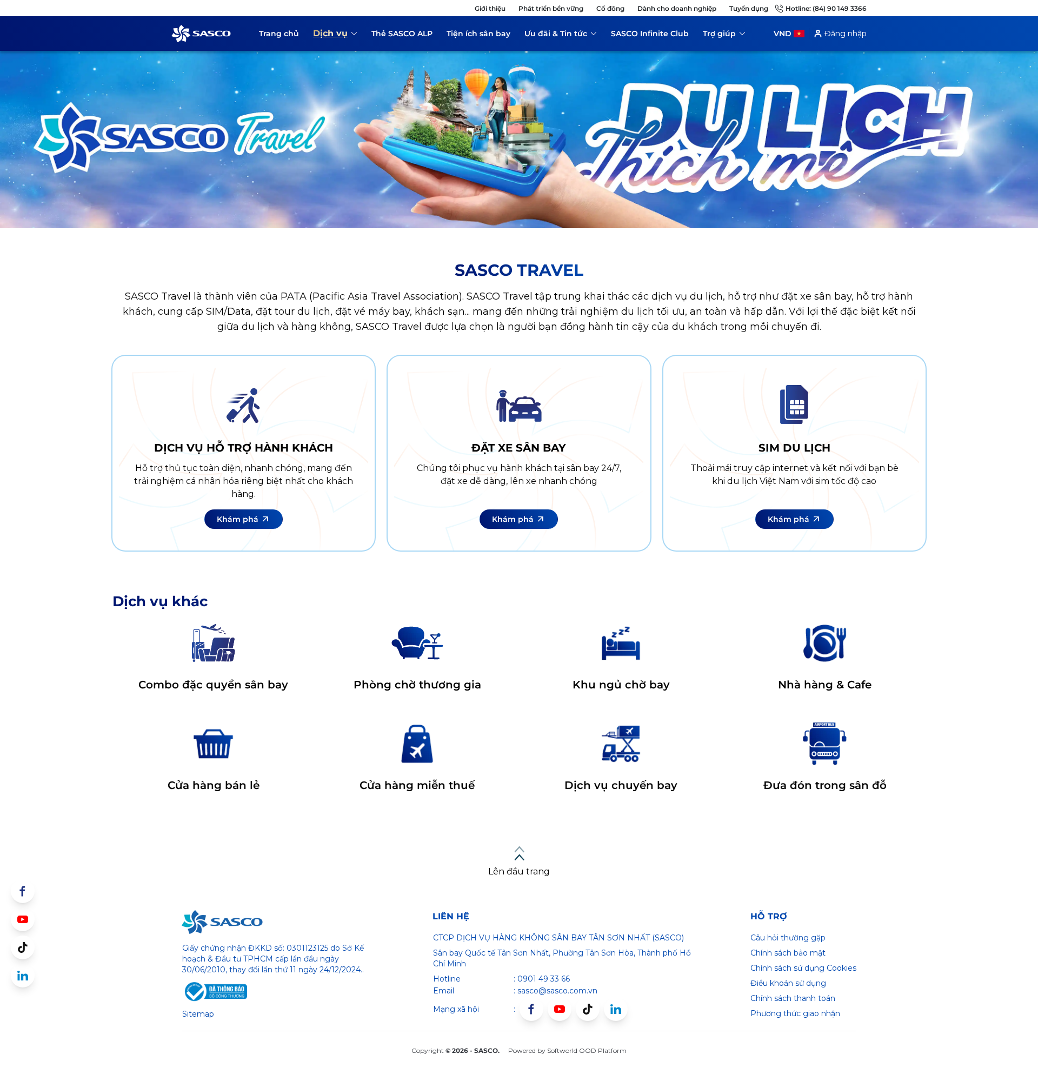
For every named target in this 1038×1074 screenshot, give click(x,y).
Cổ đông (610, 8)
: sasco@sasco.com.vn (555, 991)
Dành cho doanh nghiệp (676, 8)
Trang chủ (279, 33)
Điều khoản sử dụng (788, 983)
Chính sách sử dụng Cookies (803, 968)
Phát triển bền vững (550, 8)
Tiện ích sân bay (478, 33)
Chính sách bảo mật (788, 953)
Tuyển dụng (748, 8)
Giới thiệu (490, 8)
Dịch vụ (335, 35)
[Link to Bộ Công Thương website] (214, 991)
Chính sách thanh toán (792, 998)
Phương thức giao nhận (795, 1013)
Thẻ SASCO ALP (401, 33)
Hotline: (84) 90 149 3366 (826, 8)
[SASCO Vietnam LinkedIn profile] (616, 1009)
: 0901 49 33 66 (542, 979)
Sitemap (198, 1014)
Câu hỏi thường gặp (788, 938)
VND (782, 33)
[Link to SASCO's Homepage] (222, 922)
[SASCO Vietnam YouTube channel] (559, 1009)
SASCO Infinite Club (650, 33)
